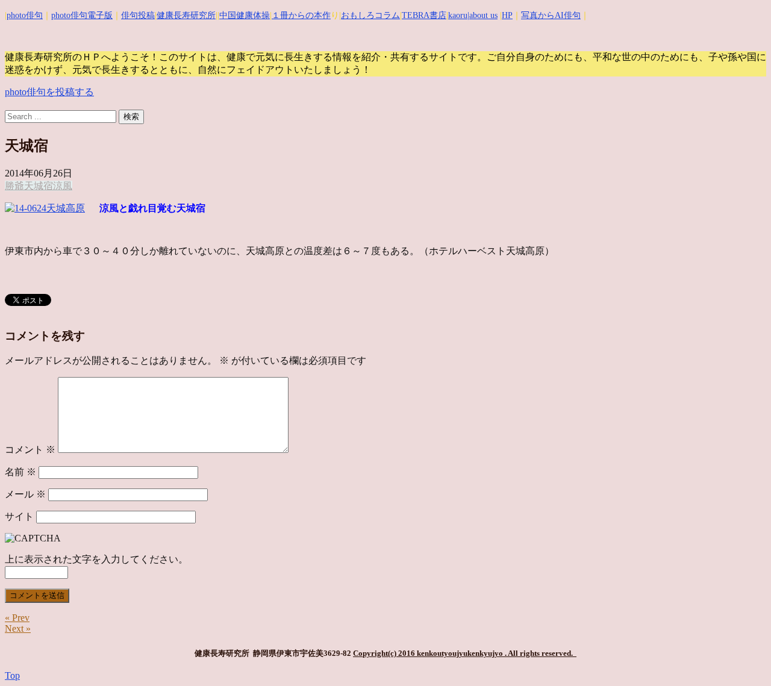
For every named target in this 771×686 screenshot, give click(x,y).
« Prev (17, 618)
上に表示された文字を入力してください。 (96, 559)
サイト (19, 516)
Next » (18, 628)
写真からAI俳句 (551, 15)
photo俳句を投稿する (49, 92)
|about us (482, 15)
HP (507, 15)
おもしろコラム (370, 15)
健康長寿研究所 (186, 15)
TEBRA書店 (424, 15)
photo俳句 (25, 15)
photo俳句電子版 (82, 15)
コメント (30, 449)
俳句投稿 (138, 15)
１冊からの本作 (301, 15)
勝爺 (14, 186)
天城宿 (38, 186)
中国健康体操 (244, 15)
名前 (20, 472)
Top (12, 675)
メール (25, 494)
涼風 (62, 186)
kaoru (457, 15)
